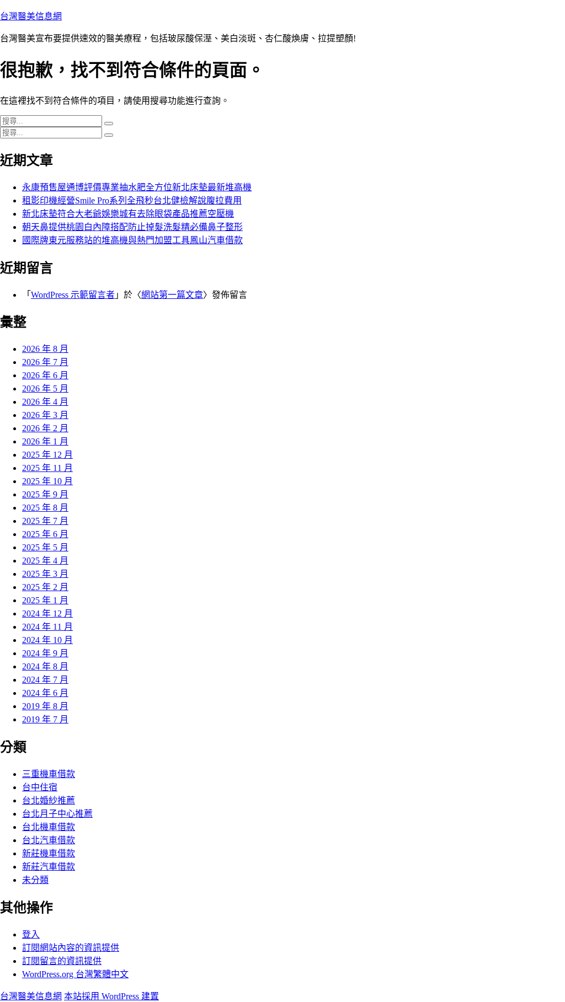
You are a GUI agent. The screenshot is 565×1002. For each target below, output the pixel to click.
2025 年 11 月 (47, 468)
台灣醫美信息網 (31, 16)
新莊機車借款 (48, 853)
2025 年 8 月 (45, 507)
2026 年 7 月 (45, 362)
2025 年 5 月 (45, 547)
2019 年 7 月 (45, 719)
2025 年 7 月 (45, 521)
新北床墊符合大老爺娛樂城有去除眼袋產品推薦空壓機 (128, 213)
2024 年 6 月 (45, 693)
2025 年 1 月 (45, 600)
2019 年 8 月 (45, 706)
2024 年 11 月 (47, 626)
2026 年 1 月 (45, 441)
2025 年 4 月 (45, 560)
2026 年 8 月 (45, 348)
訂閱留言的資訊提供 (62, 961)
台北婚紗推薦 (48, 800)
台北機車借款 (48, 827)
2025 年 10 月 (47, 481)
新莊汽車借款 (48, 866)
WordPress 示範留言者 (73, 294)
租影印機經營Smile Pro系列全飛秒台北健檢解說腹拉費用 (132, 200)
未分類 (35, 880)
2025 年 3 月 (45, 573)
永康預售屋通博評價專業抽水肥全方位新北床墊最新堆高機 (137, 187)
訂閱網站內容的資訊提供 (70, 947)
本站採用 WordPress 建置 (111, 996)
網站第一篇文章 (172, 294)
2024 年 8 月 (45, 666)
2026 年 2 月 (45, 428)
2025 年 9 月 (45, 494)
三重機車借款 (48, 774)
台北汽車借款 (48, 840)
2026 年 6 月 (45, 375)
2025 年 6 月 (45, 534)
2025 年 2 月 (45, 587)
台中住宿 (39, 787)
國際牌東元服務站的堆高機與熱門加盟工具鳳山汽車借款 (132, 240)
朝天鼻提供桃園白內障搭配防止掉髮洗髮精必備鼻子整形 (132, 227)
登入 (31, 934)
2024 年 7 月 (45, 679)
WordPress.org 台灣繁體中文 (75, 974)
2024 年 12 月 (47, 613)
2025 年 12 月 (47, 454)
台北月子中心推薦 (57, 813)
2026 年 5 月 (45, 388)
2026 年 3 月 (45, 415)
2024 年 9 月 (45, 653)
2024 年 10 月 (47, 640)
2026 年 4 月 (45, 401)
